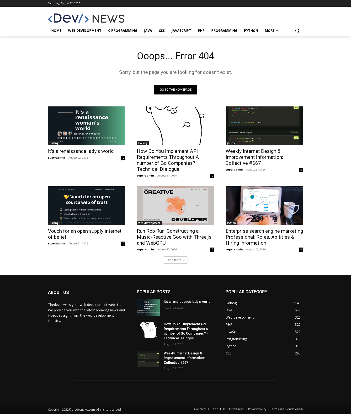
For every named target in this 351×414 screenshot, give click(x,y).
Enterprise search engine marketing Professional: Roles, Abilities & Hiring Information (264, 237)
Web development (149, 223)
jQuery (231, 143)
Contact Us (201, 409)
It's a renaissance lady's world (81, 151)
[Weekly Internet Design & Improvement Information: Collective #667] (264, 125)
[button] (297, 30)
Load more (173, 260)
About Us (219, 409)
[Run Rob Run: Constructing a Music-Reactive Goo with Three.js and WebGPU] (175, 205)
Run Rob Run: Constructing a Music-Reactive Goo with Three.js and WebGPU (174, 237)
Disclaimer (236, 409)
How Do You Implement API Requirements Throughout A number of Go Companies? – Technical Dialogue (168, 160)
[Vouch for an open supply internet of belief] (86, 205)
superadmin (56, 157)
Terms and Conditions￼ (286, 409)
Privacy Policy (257, 409)
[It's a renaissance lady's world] (86, 125)
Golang (53, 143)
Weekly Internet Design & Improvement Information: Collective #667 (254, 157)
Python (231, 223)
